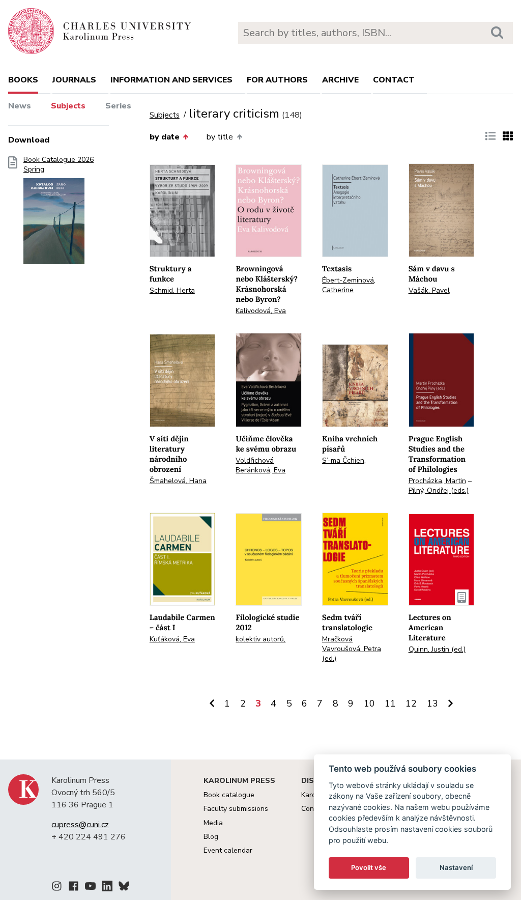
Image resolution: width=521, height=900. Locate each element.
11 (390, 703)
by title (220, 137)
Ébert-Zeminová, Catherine (348, 285)
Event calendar (228, 850)
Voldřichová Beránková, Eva (260, 465)
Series (118, 105)
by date (165, 137)
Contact (394, 80)
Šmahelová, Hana (178, 481)
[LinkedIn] (107, 888)
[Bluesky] (124, 888)
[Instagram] (56, 888)
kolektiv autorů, (260, 639)
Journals (74, 80)
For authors (277, 80)
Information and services (171, 80)
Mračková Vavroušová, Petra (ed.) (351, 648)
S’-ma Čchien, (344, 460)
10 (369, 703)
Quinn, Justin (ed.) (437, 649)
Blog (211, 836)
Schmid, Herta (172, 290)
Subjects (68, 105)
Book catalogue (229, 795)
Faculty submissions (236, 808)
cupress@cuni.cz (80, 824)
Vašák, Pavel (429, 290)
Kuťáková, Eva (172, 639)
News (19, 105)
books (23, 80)
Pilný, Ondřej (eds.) (439, 490)
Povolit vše (368, 867)
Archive (340, 80)
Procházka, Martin (437, 481)
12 (411, 703)
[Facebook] (73, 888)
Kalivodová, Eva (261, 311)
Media (213, 823)
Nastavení (456, 867)
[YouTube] (90, 888)
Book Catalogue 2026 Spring (58, 164)
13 (432, 703)
